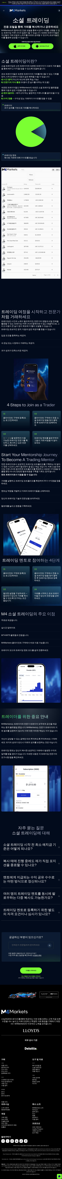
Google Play (44, 46)
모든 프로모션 (36, 1127)
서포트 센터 (37, 955)
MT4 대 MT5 (5, 1096)
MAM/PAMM (5, 1110)
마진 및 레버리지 (6, 1081)
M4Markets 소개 (37, 1108)
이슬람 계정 (5, 1121)
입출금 (3, 1127)
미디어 (34, 1083)
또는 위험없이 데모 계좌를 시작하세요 (31, 976)
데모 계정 (4, 1123)
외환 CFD (4, 1065)
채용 (33, 1115)
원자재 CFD (5, 1067)
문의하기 (35, 1117)
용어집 (34, 1079)
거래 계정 (4, 1117)
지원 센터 (35, 1119)
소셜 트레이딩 (36, 1067)
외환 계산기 (36, 1071)
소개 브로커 (5, 1108)
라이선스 (35, 1110)
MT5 (2, 1094)
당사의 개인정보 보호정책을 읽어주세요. (31, 1174)
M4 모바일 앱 (36, 1065)
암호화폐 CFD (5, 1073)
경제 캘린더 (36, 1069)
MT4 (3, 1092)
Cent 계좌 (4, 1119)
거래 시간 (4, 1083)
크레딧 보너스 (36, 1131)
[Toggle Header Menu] (3, 10)
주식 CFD (4, 1071)
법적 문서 (35, 1111)
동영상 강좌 (36, 1081)
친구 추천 (35, 1133)
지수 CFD (4, 1069)
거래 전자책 (36, 1078)
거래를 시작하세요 (31, 970)
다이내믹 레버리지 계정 (8, 1125)
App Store (21, 46)
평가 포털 (7, 438)
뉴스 (33, 1113)
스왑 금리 (4, 1085)
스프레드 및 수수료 (7, 1079)
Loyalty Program (37, 1129)
